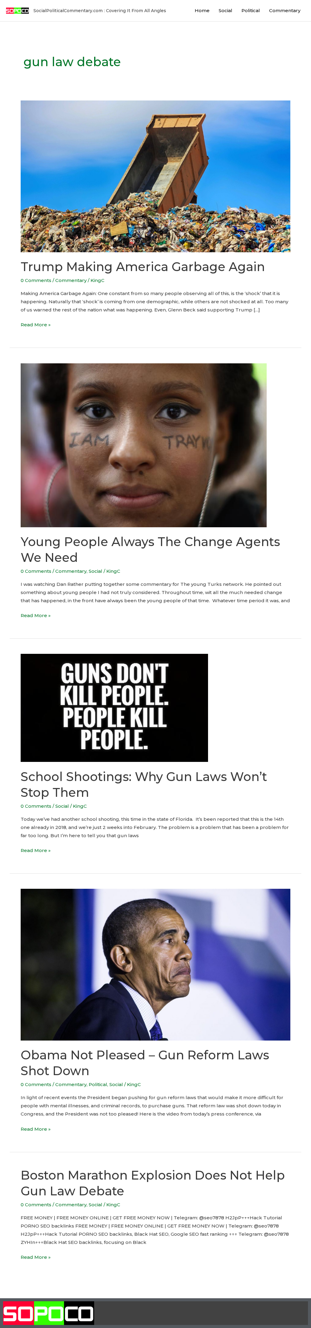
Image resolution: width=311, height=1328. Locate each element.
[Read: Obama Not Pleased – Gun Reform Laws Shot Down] (155, 964)
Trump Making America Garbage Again (143, 266)
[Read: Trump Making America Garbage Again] (155, 176)
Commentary (284, 10)
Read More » (36, 324)
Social (225, 10)
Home (202, 10)
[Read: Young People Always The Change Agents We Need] (144, 445)
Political (250, 10)
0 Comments (36, 280)
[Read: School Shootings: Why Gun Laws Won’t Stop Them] (114, 707)
